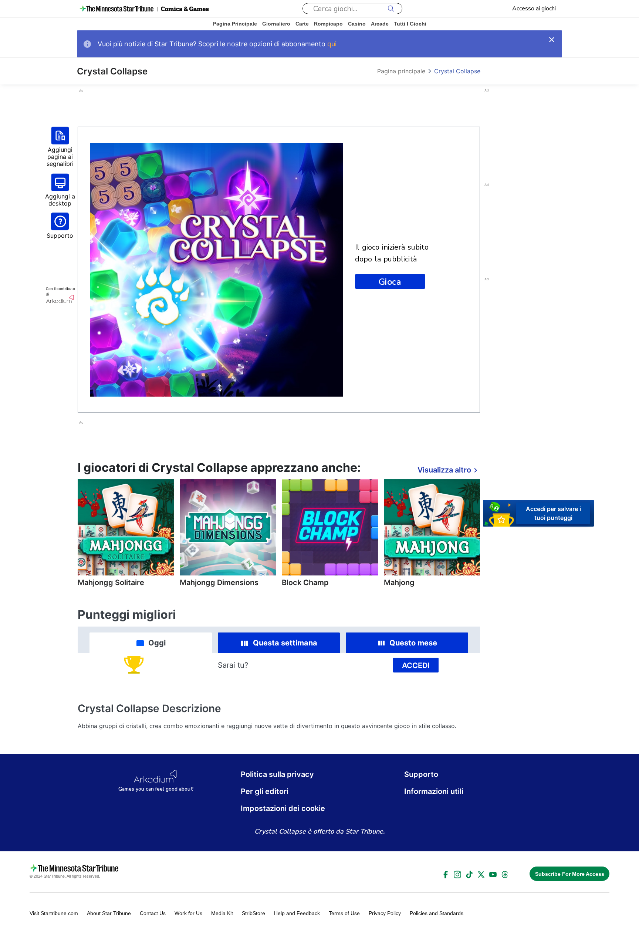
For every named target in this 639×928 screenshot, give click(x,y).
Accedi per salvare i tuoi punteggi (553, 513)
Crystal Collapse (457, 71)
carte (302, 24)
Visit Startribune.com (54, 913)
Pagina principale (235, 24)
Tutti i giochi (410, 24)
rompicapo (328, 24)
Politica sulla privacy (277, 774)
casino (357, 24)
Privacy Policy (385, 913)
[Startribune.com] (116, 8)
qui (332, 44)
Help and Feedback (297, 913)
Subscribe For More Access (569, 874)
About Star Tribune (109, 913)
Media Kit (222, 913)
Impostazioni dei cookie (283, 808)
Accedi (416, 665)
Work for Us (188, 913)
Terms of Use (344, 913)
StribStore (253, 913)
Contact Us (153, 913)
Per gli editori (264, 791)
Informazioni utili (433, 791)
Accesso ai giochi (534, 8)
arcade (380, 24)
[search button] (390, 8)
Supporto (421, 774)
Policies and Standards (436, 913)
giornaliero (276, 24)
